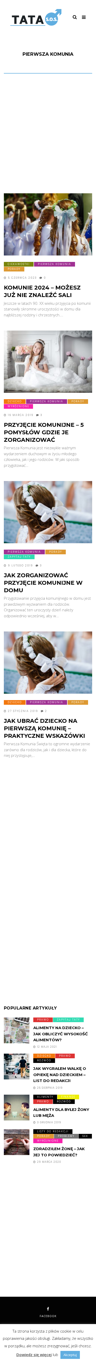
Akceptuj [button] (70, 1354)
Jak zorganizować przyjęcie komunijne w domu (43, 583)
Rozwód (44, 1060)
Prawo (43, 1020)
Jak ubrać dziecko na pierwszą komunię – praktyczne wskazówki (44, 728)
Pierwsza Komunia (54, 264)
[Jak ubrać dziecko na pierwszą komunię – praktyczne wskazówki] (48, 662)
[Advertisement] (48, 134)
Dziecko (15, 401)
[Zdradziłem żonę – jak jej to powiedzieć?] (16, 1142)
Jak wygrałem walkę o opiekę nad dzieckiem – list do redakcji (59, 1074)
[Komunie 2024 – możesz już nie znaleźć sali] (48, 224)
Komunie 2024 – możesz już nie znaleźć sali (42, 291)
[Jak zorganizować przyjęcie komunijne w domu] (48, 512)
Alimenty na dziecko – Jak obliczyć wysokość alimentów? (60, 1033)
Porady (14, 269)
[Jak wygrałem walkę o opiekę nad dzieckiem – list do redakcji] (16, 1066)
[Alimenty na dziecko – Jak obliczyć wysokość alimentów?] (16, 1030)
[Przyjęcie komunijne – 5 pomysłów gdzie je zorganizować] (48, 362)
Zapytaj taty (19, 557)
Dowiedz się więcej (34, 1354)
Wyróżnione (18, 406)
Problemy (66, 1136)
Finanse (68, 1097)
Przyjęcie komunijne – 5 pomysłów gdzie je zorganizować (44, 432)
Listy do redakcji (53, 1131)
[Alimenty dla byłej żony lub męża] (16, 1107)
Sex (85, 1136)
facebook (48, 1316)
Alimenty (45, 1097)
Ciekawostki (19, 264)
